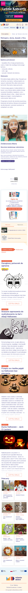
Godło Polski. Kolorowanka (14, 238)
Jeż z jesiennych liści (7, 517)
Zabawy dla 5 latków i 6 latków (20, 514)
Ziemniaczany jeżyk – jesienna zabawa (20, 540)
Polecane (7, 224)
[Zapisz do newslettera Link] (23, 28)
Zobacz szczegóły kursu (8, 161)
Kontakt (6, 27)
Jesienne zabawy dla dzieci (7, 492)
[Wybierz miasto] (23, 25)
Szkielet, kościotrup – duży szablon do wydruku (20, 519)
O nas (11, 585)
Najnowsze (20, 224)
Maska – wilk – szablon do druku (7, 539)
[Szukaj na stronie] (20, 25)
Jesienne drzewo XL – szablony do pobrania (7, 496)
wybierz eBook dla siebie (14, 209)
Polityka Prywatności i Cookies (14, 587)
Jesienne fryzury (20, 495)
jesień (4, 252)
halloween (20, 249)
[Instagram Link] (17, 28)
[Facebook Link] (20, 28)
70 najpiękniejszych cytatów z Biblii (16, 230)
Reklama (12, 27)
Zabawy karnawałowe (6, 536)
